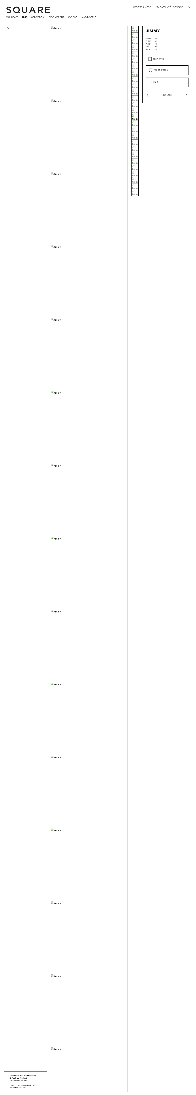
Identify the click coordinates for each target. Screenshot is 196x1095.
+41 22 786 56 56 (19, 1088)
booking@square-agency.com (26, 1085)
